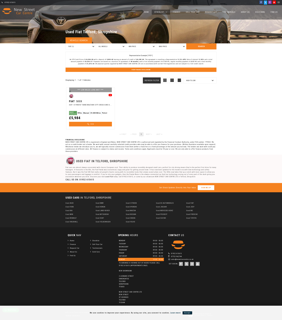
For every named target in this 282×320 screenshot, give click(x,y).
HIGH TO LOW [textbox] (191, 80)
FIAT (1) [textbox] (71, 46)
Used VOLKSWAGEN (103, 222)
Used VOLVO (130, 222)
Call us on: (80, 179)
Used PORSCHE (192, 214)
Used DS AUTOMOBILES (165, 203)
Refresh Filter (152, 80)
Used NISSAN (131, 214)
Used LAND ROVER (103, 210)
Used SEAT (100, 218)
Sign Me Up (206, 188)
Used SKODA (130, 218)
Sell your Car (192, 12)
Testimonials (228, 12)
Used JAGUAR (161, 207)
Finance (176, 12)
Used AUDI (70, 203)
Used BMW (100, 203)
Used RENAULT (71, 218)
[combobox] (81, 46)
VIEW (92, 124)
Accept (187, 313)
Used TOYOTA (191, 218)
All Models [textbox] (103, 46)
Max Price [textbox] (163, 46)
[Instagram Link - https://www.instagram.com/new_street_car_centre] (270, 2)
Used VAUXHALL (72, 222)
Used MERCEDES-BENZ (164, 210)
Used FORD (70, 207)
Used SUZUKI (161, 218)
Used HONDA (100, 207)
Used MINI (69, 214)
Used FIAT (190, 203)
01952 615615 (9, 2)
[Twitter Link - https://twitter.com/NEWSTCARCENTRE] (265, 3)
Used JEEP (190, 207)
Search (201, 46)
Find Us (274, 12)
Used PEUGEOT (161, 214)
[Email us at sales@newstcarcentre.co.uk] (278, 2)
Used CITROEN (131, 203)
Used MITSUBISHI (102, 214)
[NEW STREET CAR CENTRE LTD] (18, 11)
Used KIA (69, 210)
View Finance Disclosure (141, 69)
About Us (245, 12)
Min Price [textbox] (132, 46)
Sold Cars (260, 12)
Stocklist (159, 12)
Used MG (189, 210)
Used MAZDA (131, 210)
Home (146, 12)
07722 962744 (176, 256)
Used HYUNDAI (131, 207)
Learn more (175, 313)
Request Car (211, 12)
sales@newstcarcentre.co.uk (182, 259)
